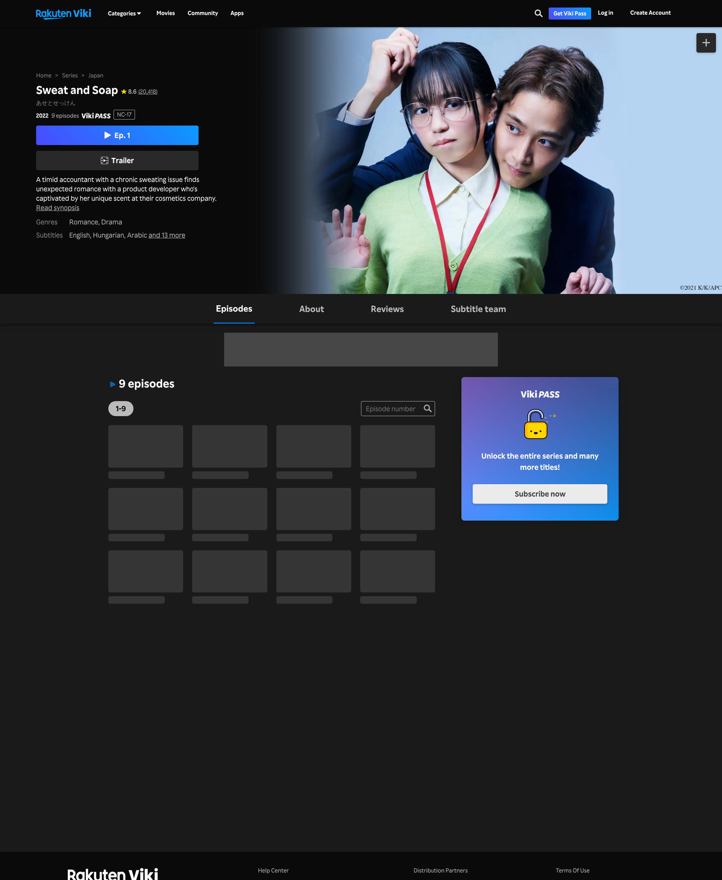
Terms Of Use (573, 870)
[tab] (234, 309)
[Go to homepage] (63, 13)
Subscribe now (540, 493)
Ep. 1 (122, 135)
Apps (237, 13)
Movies (165, 13)
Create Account (650, 12)
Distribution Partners (441, 870)
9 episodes (65, 115)
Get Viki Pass (570, 13)
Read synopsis (57, 207)
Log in (605, 12)
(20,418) (148, 91)
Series (70, 75)
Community (203, 13)
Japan (95, 75)
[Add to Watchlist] (706, 43)
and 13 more (167, 235)
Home (44, 75)
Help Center (273, 870)
